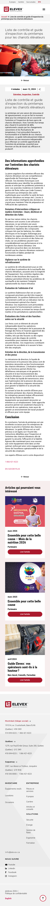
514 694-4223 (10, 733)
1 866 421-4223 (24, 733)
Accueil (4, 17)
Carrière (21, 2)
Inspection (26, 94)
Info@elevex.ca (12, 852)
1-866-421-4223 (11, 462)
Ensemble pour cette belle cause (24, 603)
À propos (12, 2)
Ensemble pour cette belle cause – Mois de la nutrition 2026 (24, 539)
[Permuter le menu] (44, 9)
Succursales (31, 2)
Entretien (17, 94)
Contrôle (35, 94)
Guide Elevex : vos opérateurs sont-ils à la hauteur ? (22, 667)
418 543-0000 (10, 774)
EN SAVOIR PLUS (12, 469)
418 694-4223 (10, 753)
